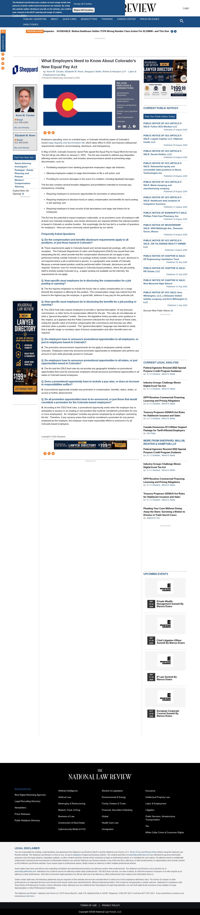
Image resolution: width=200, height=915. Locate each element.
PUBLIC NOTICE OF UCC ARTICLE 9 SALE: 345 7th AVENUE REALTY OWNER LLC (164, 243)
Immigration (108, 829)
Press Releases (22, 814)
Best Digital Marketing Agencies (30, 795)
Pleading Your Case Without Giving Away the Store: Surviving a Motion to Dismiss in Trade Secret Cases (164, 511)
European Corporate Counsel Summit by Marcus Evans (168, 713)
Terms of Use (135, 852)
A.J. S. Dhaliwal (153, 374)
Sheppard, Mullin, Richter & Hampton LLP (105, 71)
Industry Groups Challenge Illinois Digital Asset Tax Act (162, 384)
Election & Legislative (112, 790)
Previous (172, 31)
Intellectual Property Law (157, 797)
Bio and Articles (21, 127)
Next (175, 31)
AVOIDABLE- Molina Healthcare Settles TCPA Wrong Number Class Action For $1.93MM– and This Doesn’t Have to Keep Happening (118, 31)
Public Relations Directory (27, 820)
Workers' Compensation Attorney (22, 183)
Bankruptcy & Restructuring (71, 803)
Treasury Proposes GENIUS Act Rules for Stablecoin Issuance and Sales (164, 414)
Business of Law (66, 816)
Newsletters (89, 19)
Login (186, 8)
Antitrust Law (64, 797)
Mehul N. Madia (168, 374)
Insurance (150, 790)
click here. (30, 896)
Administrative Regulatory (123, 94)
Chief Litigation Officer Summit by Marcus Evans (171, 641)
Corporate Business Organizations (125, 100)
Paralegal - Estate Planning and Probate (24, 173)
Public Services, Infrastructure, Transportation (160, 818)
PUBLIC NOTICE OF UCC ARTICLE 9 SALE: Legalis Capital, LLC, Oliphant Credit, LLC (163, 138)
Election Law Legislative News (127, 112)
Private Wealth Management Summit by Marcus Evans (170, 604)
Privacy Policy (151, 852)
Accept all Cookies (83, 3)
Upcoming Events (155, 574)
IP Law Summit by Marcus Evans (167, 678)
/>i (134, 126)
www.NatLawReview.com (139, 855)
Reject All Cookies (83, 10)
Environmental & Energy (114, 797)
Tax (147, 826)
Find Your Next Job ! (24, 157)
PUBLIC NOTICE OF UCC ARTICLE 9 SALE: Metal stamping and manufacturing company (162, 185)
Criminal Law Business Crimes (126, 106)
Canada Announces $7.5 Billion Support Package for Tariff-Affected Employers (165, 429)
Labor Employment (125, 117)
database (77, 855)
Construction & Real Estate (71, 822)
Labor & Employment (155, 803)
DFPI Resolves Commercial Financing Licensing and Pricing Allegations (164, 399)
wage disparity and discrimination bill (66, 142)
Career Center (126, 19)
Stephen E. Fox (153, 518)
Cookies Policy (19, 15)
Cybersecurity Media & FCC (72, 829)
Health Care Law (110, 822)
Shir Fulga (151, 433)
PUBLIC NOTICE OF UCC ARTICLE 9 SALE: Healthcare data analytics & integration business (162, 200)
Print (120, 126)
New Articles (3, 43)
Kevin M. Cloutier (25, 115)
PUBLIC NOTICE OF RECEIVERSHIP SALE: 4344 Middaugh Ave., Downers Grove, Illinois (163, 228)
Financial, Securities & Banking (117, 810)
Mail (125, 126)
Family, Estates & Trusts (114, 803)
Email (20, 120)
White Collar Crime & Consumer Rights (164, 832)
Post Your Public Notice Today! (160, 116)
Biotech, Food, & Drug (69, 810)
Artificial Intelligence (68, 790)
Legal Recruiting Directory (27, 801)
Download (130, 126)
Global (105, 816)
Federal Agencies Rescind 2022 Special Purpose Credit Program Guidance (164, 369)
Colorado (121, 121)
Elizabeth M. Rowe (25, 135)
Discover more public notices (156, 310)
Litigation (149, 810)
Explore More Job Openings (21, 192)
